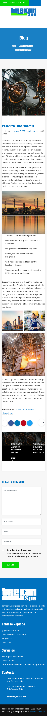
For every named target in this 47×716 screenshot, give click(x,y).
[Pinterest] (23, 423)
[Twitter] (30, 423)
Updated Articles (26, 46)
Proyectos (7, 638)
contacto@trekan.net (16, 697)
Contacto (6, 642)
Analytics (20, 409)
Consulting (8, 413)
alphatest (33, 131)
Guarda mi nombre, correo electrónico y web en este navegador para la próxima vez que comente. (24, 553)
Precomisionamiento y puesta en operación (23, 664)
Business (30, 409)
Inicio (14, 46)
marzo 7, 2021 (19, 131)
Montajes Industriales (12, 656)
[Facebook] (11, 423)
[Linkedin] (17, 423)
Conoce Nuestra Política (14, 634)
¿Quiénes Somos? (10, 630)
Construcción (8, 660)
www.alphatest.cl (37, 711)
